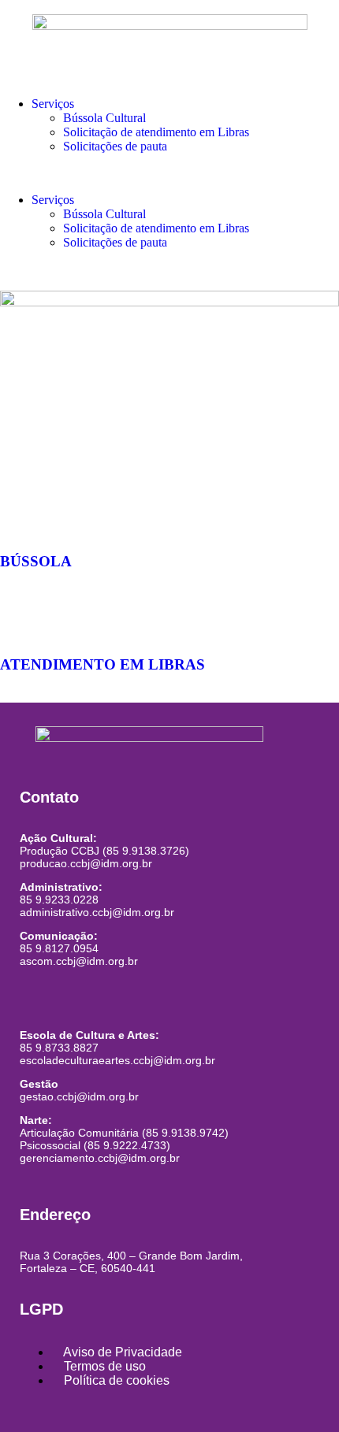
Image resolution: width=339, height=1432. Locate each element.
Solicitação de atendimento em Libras (156, 132)
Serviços (53, 103)
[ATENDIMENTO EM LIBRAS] (19, 618)
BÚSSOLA (36, 561)
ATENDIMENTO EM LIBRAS (102, 664)
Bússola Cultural (104, 117)
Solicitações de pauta (115, 146)
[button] (169, 173)
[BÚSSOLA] (19, 515)
